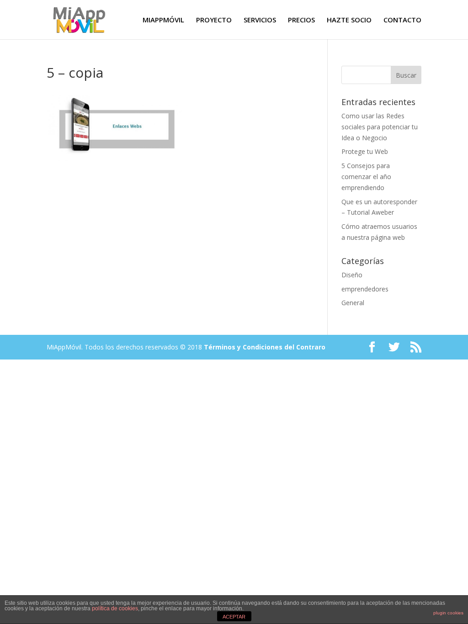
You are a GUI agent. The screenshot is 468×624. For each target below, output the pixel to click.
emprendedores (364, 289)
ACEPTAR (234, 616)
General (352, 302)
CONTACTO (402, 20)
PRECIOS (301, 20)
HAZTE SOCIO (349, 20)
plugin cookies (448, 612)
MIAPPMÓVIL (163, 20)
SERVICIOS (260, 20)
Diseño (351, 274)
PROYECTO (214, 20)
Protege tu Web (364, 151)
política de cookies (115, 608)
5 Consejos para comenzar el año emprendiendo (366, 176)
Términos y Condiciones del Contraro (264, 347)
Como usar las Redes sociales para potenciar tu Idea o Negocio (379, 126)
